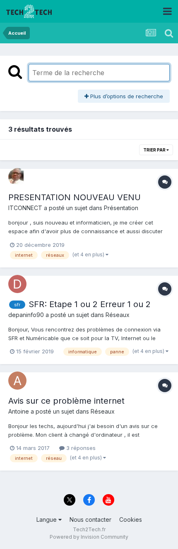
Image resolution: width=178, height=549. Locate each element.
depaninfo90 (26, 314)
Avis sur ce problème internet (66, 401)
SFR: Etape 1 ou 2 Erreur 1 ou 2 (90, 304)
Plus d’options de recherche (126, 96)
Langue (47, 519)
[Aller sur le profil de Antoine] (17, 381)
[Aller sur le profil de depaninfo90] (17, 284)
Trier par (154, 149)
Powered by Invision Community (89, 537)
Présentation (121, 207)
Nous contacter (90, 519)
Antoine (18, 411)
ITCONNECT (25, 207)
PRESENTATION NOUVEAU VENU (74, 197)
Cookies (130, 519)
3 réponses (80, 448)
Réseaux (118, 314)
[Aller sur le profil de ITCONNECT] (17, 177)
